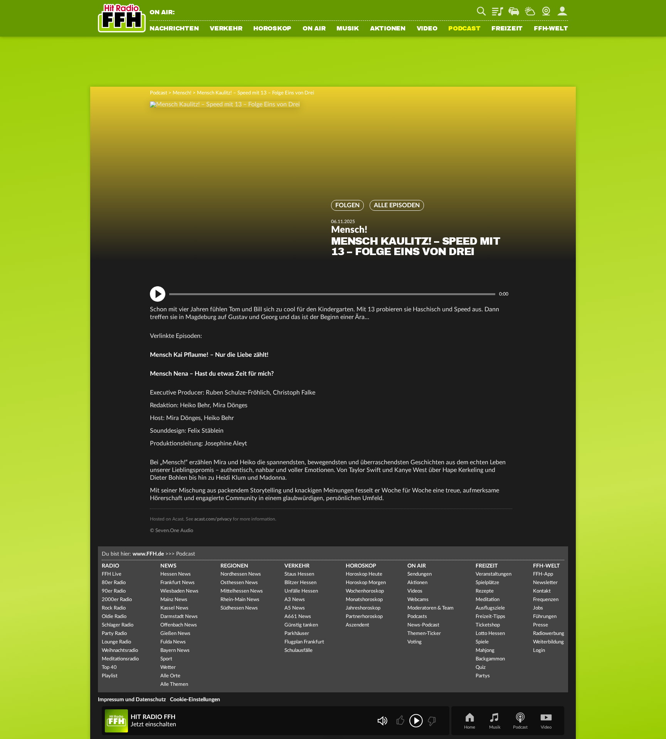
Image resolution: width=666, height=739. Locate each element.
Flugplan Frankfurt (304, 642)
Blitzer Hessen (300, 582)
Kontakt (542, 591)
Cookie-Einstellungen (195, 699)
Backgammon (490, 659)
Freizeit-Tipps (490, 616)
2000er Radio (117, 599)
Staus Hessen (299, 574)
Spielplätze (487, 582)
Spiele (482, 642)
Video (427, 28)
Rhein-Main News (239, 599)
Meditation (488, 599)
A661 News (297, 616)
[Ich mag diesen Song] (401, 720)
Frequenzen (545, 599)
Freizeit (507, 28)
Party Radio (114, 633)
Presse (540, 625)
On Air (314, 28)
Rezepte (485, 591)
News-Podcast (423, 625)
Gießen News (175, 633)
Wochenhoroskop (365, 591)
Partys (483, 676)
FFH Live (111, 574)
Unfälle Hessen (301, 591)
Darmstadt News (179, 616)
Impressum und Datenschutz (132, 699)
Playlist (497, 8)
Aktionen (387, 28)
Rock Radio (114, 608)
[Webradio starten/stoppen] (416, 720)
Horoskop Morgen (366, 582)
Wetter (530, 8)
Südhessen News (239, 608)
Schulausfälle (298, 650)
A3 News (294, 599)
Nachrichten (174, 28)
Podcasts (417, 616)
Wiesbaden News (179, 591)
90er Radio (114, 591)
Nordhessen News (240, 574)
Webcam (546, 8)
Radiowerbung (548, 633)
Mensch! (182, 93)
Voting (414, 642)
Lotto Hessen (490, 633)
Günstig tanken (301, 625)
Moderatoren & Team (430, 608)
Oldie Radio (114, 616)
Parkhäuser (296, 633)
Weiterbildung (548, 642)
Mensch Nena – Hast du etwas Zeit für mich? (212, 374)
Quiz (481, 667)
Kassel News (174, 608)
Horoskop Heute (364, 574)
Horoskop (272, 28)
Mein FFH (562, 8)
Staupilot (514, 8)
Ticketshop (488, 625)
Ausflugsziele (490, 608)
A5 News (294, 608)
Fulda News (173, 642)
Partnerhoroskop (364, 616)
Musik (347, 28)
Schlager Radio (117, 625)
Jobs (538, 608)
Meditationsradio (120, 659)
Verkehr (226, 28)
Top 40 (109, 667)
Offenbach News (178, 625)
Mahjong (485, 650)
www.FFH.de (148, 554)
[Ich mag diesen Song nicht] (431, 720)
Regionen (234, 566)
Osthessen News (239, 582)
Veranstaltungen (493, 574)
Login (539, 650)
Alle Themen (174, 684)
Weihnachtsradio (120, 650)
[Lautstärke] (382, 720)
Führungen (545, 616)
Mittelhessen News (241, 591)
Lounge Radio (116, 642)
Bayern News (175, 650)
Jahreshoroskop (363, 608)
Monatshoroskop (364, 599)
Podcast (464, 28)
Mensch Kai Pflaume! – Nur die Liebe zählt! (209, 355)
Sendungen (419, 574)
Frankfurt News (177, 582)
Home (469, 727)
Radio (110, 566)
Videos (414, 591)
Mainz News (173, 599)
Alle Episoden (397, 205)
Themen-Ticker (424, 633)
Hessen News (175, 574)
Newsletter (545, 582)
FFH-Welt (551, 28)
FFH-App (543, 574)
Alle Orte (170, 676)
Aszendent (357, 625)
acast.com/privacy (213, 519)
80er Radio (114, 582)
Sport (166, 659)
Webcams (418, 599)
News (168, 566)
